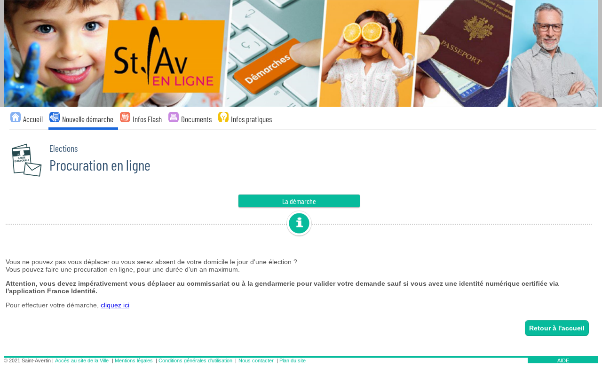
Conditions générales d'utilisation (195, 360)
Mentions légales (134, 360)
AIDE (563, 360)
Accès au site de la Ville (82, 360)
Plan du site (292, 360)
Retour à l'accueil (557, 328)
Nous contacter (256, 360)
